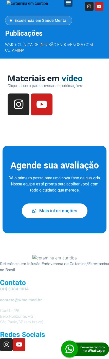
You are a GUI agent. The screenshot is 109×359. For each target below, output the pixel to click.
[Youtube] (99, 6)
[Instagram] (89, 6)
